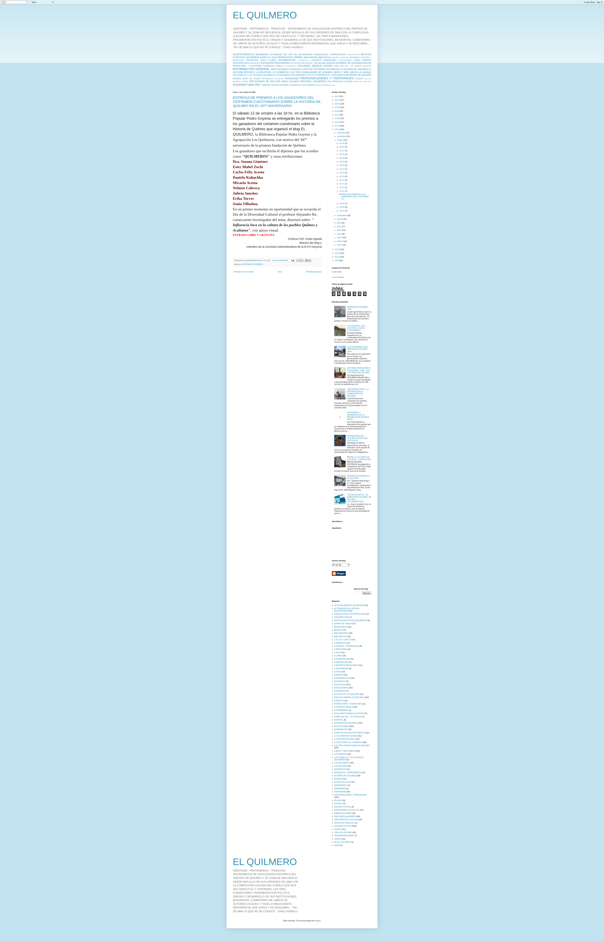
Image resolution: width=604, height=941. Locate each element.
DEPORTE (366, 60)
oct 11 (342, 187)
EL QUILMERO (265, 15)
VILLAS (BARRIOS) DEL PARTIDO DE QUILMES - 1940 (358, 349)
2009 (337, 261)
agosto (340, 219)
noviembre (342, 136)
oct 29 (342, 147)
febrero (340, 241)
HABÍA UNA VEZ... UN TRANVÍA (348, 66)
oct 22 (342, 162)
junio (339, 226)
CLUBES (272, 60)
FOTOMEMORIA (290, 66)
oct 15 (342, 176)
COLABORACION (287, 60)
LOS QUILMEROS (282, 75)
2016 (337, 118)
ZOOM (332, 85)
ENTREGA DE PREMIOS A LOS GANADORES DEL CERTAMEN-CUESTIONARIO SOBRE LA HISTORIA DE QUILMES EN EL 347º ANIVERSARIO (277, 102)
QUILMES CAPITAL (240, 81)
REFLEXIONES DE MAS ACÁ (264, 81)
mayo (339, 230)
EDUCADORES (282, 63)
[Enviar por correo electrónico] (297, 260)
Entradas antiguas (314, 272)
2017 (337, 115)
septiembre (342, 215)
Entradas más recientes (244, 272)
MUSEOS (237, 79)
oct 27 (342, 151)
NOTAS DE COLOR (251, 79)
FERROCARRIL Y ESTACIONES (247, 66)
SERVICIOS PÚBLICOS (362, 81)
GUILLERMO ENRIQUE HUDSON (314, 65)
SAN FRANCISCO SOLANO (339, 81)
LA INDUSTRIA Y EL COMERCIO (272, 72)
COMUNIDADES (303, 60)
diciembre (341, 133)
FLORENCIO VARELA (273, 66)
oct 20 (342, 165)
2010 (337, 257)
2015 (337, 122)
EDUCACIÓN (267, 63)
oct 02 (342, 211)
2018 (337, 111)
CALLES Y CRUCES (340, 57)
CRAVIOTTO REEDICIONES (324, 60)
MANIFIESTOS (312, 75)
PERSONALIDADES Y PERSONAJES (327, 78)
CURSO (356, 60)
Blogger (317, 921)
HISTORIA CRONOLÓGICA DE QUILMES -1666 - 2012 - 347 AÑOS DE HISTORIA (358, 370)
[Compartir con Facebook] (306, 260)
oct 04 (342, 207)
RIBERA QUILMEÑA (290, 81)
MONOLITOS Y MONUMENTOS (332, 75)
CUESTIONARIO (345, 60)
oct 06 (342, 203)
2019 (337, 107)
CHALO (263, 60)
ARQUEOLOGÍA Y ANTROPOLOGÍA (330, 54)
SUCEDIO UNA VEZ (246, 84)
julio (339, 223)
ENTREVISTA (295, 63)
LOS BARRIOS (364, 72)
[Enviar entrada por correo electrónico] (293, 260)
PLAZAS (359, 79)
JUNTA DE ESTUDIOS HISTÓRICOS (320, 69)
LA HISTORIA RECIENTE (345, 739)
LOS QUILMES (298, 75)
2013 (337, 129)
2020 (337, 104)
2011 (337, 253)
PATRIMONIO (279, 79)
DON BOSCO (254, 63)
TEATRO (265, 85)
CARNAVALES (354, 57)
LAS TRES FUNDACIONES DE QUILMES (311, 72)
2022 (337, 96)
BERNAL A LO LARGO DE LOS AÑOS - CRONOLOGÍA (359, 458)
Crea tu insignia (338, 277)
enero (339, 245)
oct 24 (342, 158)
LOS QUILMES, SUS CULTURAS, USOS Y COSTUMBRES (356, 328)
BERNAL (299, 57)
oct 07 (342, 191)
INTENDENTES (295, 69)
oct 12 (342, 184)
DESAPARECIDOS (241, 63)
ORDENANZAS (267, 79)
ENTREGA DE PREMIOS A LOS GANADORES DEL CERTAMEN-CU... (354, 196)
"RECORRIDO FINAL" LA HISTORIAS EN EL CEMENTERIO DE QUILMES (358, 392)
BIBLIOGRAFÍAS (311, 57)
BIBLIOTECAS (325, 57)
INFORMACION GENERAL (251, 69)
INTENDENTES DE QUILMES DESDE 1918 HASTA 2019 (357, 438)
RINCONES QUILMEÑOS (313, 81)
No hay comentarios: (280, 260)
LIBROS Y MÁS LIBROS (345, 72)
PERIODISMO (292, 78)
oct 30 (342, 143)
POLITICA (367, 79)
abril (339, 234)
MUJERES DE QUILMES (359, 75)
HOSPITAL (367, 66)
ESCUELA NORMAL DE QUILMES (344, 63)
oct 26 (342, 154)
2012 (337, 249)
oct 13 (342, 180)
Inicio (280, 272)
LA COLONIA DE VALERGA (354, 69)
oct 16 (342, 173)
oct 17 (342, 169)
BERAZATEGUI (286, 57)
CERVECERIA (252, 60)
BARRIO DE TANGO (269, 57)
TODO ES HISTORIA (279, 85)
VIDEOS (310, 85)
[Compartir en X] (303, 260)
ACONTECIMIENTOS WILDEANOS (250, 54)
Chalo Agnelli (336, 272)
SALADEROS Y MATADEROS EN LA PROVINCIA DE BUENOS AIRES (358, 415)
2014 (337, 126)
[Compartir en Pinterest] (309, 260)
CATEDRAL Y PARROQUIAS (346, 646)
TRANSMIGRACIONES (298, 85)
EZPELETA (366, 63)
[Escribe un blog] (300, 260)
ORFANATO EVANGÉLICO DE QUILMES (358, 477)
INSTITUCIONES (279, 69)
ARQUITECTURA (353, 55)
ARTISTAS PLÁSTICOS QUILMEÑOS (350, 620)
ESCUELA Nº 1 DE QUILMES (314, 63)
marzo (340, 237)
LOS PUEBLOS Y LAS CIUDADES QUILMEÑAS (253, 75)
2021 (337, 100)
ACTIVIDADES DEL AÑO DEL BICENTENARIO (291, 54)
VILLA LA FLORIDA (322, 85)
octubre (340, 140)
